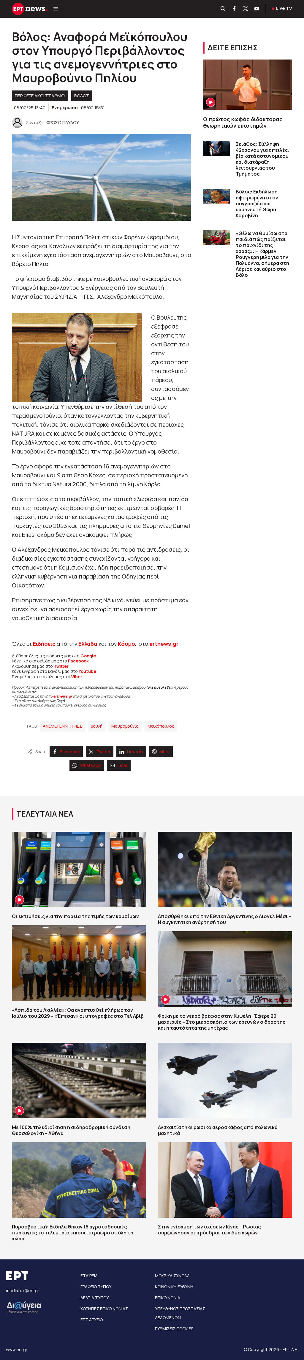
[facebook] (234, 8)
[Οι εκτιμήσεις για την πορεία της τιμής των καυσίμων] (79, 869)
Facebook (78, 661)
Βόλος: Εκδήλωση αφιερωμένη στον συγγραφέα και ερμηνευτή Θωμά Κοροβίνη (257, 203)
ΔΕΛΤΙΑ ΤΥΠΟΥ (94, 1297)
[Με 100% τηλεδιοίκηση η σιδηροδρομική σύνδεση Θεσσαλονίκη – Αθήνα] (79, 1080)
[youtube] (257, 8)
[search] (223, 8)
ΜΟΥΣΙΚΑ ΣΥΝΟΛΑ (172, 1275)
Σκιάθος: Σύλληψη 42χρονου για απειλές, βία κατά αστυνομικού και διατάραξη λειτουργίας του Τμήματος (262, 159)
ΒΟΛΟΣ (81, 96)
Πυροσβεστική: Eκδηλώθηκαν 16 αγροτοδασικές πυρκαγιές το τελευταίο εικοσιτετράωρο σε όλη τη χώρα (72, 1232)
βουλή (96, 726)
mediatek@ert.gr (22, 1290)
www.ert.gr (16, 1349)
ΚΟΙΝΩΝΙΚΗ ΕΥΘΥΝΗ (174, 1286)
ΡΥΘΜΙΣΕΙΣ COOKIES (174, 1328)
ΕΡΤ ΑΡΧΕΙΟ (91, 1320)
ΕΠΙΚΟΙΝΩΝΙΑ (167, 1297)
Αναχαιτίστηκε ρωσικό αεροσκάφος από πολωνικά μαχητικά (218, 1130)
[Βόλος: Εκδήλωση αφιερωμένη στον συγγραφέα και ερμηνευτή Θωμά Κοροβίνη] (216, 196)
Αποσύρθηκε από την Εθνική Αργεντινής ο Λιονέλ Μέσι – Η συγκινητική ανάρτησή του (224, 919)
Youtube (87, 671)
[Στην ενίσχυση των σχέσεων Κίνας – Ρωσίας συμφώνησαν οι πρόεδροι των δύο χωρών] (225, 1180)
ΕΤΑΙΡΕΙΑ (89, 1275)
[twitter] (245, 8)
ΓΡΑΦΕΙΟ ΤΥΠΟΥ (95, 1286)
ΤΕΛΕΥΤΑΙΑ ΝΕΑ (44, 814)
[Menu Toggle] (56, 9)
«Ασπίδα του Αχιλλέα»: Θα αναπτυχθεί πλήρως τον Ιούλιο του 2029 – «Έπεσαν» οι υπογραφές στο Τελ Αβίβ (78, 1013)
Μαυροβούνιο (125, 726)
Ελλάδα (87, 643)
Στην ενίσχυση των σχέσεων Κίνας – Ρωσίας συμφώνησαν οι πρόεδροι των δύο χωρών (209, 1229)
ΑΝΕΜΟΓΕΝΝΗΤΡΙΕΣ (62, 726)
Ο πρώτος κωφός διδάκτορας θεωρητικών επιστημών (243, 122)
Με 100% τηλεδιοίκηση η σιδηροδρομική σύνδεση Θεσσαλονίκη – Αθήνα (71, 1130)
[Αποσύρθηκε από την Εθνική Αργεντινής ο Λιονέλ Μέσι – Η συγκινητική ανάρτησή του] (225, 869)
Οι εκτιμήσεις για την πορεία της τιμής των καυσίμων (75, 916)
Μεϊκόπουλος (161, 726)
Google (88, 656)
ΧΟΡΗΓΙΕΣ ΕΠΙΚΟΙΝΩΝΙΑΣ (104, 1308)
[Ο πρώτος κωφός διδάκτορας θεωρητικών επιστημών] (247, 85)
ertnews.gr (62, 696)
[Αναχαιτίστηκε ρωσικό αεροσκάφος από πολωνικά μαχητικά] (225, 1080)
